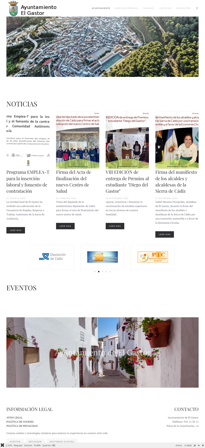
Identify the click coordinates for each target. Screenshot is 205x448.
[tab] (95, 271)
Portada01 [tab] (93, 89)
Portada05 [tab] (108, 89)
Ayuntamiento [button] (101, 8)
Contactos (183, 8)
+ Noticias (165, 8)
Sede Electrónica (126, 8)
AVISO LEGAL (14, 417)
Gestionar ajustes (62, 441)
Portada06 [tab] (112, 89)
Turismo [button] (148, 8)
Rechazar (35, 441)
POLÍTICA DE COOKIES (20, 421)
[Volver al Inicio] (35, 8)
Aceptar (15, 441)
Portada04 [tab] (104, 89)
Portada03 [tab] (100, 89)
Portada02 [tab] (97, 89)
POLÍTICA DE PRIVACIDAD (22, 426)
